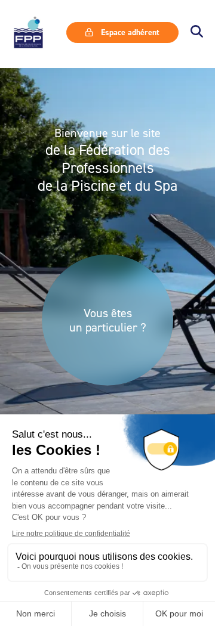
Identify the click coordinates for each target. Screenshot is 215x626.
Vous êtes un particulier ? (107, 320)
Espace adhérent (129, 32)
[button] (197, 32)
